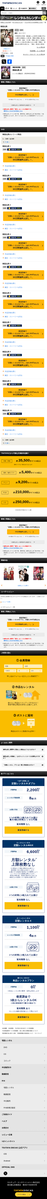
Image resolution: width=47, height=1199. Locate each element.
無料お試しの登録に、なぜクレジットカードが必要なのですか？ (21, 757)
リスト (38, 4)
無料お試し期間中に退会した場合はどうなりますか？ (19, 749)
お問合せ (5, 1128)
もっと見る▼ (41, 47)
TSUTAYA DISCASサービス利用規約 (24, 1028)
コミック (15, 8)
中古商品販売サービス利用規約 (10, 1031)
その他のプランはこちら (15, 99)
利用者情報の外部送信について (25, 1033)
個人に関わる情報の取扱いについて (29, 1031)
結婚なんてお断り (23, 585)
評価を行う (7, 49)
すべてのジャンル (18, 22)
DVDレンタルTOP (6, 22)
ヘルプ (4, 1121)
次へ (7, 142)
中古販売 (7, 1101)
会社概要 (4, 1028)
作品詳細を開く (10, 166)
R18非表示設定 (9, 1107)
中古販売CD (24, 8)
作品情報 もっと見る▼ (37, 51)
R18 (44, 8)
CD (8, 8)
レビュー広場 (7, 1134)
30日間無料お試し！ (23, 95)
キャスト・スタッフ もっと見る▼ (34, 54)
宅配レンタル (9, 1087)
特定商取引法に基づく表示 (9, 1033)
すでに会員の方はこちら (32, 99)
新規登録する (23, 830)
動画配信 (33, 8)
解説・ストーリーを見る (13, 170)
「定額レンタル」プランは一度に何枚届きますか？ (19, 765)
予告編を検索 (9, 56)
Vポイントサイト (8, 1141)
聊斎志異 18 (17, 70)
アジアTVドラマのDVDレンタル (34, 22)
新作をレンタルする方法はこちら (13, 111)
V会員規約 (11, 1028)
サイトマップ (38, 1033)
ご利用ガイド (7, 1114)
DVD (2, 8)
